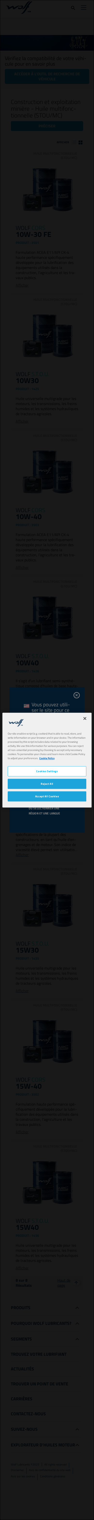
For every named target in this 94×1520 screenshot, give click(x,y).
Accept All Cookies (47, 796)
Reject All (47, 784)
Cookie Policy (47, 758)
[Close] (85, 718)
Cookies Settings (47, 771)
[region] (47, 760)
